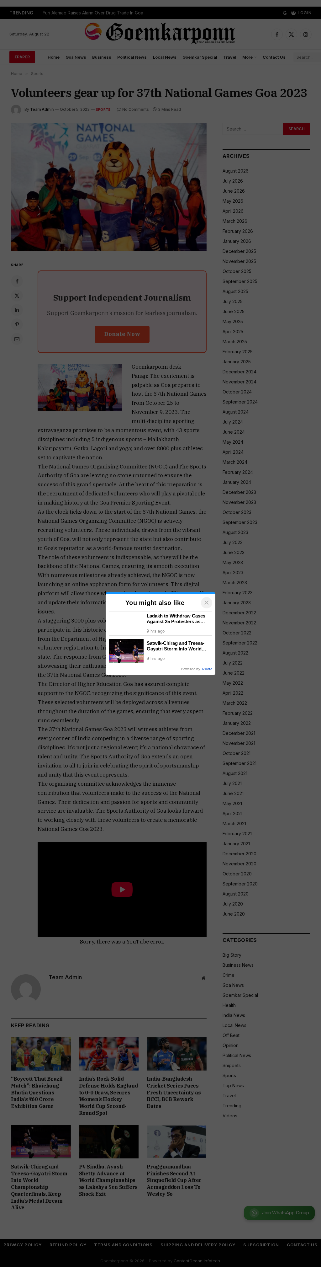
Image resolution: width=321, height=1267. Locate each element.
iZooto (207, 669)
